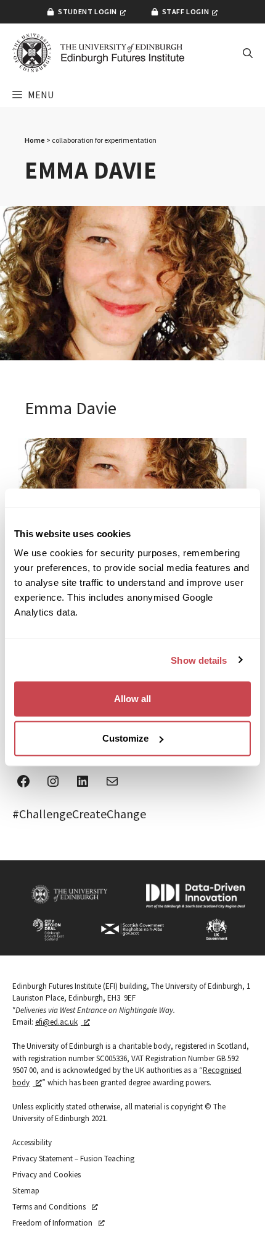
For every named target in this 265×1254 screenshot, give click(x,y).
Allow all (132, 698)
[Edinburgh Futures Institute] (98, 52)
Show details (199, 660)
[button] (247, 53)
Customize (125, 738)
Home (35, 140)
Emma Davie (70, 408)
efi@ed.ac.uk (56, 1022)
